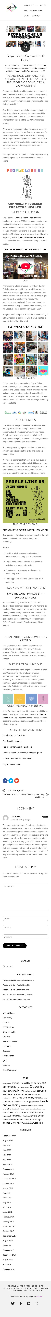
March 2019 (7, 1164)
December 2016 (9, 1255)
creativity (33, 68)
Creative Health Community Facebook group (22, 753)
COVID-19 (6, 1091)
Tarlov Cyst (28, 1119)
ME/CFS (7, 1108)
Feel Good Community (23, 1097)
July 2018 (6, 1193)
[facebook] (21, 1304)
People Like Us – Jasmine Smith (16, 990)
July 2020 (6, 1145)
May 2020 (7, 1155)
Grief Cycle (23, 1102)
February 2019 (8, 1169)
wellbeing (38, 1123)
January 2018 (8, 1221)
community (41, 65)
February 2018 (8, 1217)
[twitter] (13, 1304)
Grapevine (15, 1101)
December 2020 (9, 1136)
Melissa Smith (12, 65)
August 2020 (8, 1141)
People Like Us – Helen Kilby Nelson (17, 994)
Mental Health (8, 1056)
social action (37, 1115)
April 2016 (7, 1264)
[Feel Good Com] (12, 10)
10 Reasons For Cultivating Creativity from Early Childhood (23, 795)
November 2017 (9, 1226)
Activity (5, 1083)
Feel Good (40, 1091)
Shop (26, 16)
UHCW (13, 1123)
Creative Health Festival (25, 218)
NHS (8, 1112)
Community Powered (13, 68)
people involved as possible (32, 237)
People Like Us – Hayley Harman (16, 999)
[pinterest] (29, 1304)
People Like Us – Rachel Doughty (16, 985)
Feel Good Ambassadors (15, 1094)
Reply (45, 816)
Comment (9, 886)
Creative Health (28, 65)
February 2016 (8, 1269)
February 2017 (8, 1250)
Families (32, 1091)
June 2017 (7, 1245)
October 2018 (8, 1183)
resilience (32, 1112)
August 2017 (8, 1241)
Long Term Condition (36, 1105)
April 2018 (7, 1207)
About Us (28, 5)
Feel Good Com (34, 1095)
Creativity (6, 1037)
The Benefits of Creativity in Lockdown (18, 980)
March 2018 (7, 1212)
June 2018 (7, 1198)
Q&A (5, 1061)
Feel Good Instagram (12, 741)
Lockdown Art (25, 1105)
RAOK (25, 1112)
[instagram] (37, 1304)
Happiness (7, 1046)
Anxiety (9, 1083)
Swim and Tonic (17, 1119)
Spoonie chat (7, 1119)
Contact (36, 16)
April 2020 (7, 1160)
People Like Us (20, 71)
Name (7, 918)
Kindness (6, 1051)
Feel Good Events (33, 10)
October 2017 (8, 1231)
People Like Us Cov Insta (14, 735)
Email (7, 928)
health (37, 1102)
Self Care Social (25, 1116)
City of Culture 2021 (11, 764)
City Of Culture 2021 (36, 1083)
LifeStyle (15, 816)
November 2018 (9, 1179)
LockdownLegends (15, 790)
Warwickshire (32, 71)
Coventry (25, 68)
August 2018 (8, 1188)
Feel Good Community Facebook (17, 747)
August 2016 (8, 1260)
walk (19, 1123)
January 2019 (8, 1174)
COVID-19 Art (8, 1027)
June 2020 (7, 1150)
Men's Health (15, 1109)
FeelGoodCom (7, 1098)
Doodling (26, 1091)
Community (7, 1018)
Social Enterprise (9, 1070)
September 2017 (9, 1236)
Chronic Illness (9, 1013)
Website (8, 937)
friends (37, 1098)
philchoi (39, 1296)
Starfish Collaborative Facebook (17, 759)
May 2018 (7, 1202)
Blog (42, 5)
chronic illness (19, 1083)
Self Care (6, 1065)
